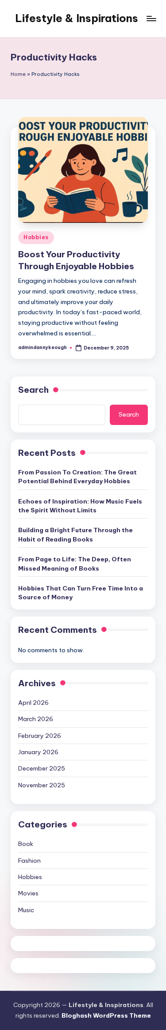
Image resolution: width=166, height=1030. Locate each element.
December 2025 (41, 768)
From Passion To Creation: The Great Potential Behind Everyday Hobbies (77, 476)
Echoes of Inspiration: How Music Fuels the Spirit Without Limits (80, 505)
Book (25, 844)
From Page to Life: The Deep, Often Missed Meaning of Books (74, 563)
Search (33, 389)
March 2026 (35, 719)
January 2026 (38, 752)
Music (26, 910)
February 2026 (39, 736)
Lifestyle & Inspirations (76, 18)
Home (18, 74)
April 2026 (33, 703)
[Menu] (151, 18)
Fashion (29, 861)
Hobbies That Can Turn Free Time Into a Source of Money (80, 592)
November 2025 (41, 785)
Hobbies (36, 237)
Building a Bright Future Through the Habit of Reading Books (75, 534)
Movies (28, 893)
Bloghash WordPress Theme (106, 1015)
